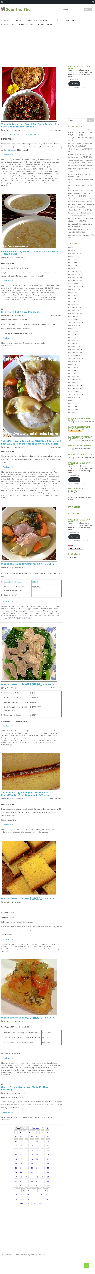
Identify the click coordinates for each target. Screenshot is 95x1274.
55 (26, 1163)
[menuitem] (2, 2)
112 (47, 1199)
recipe (9, 176)
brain (57, 286)
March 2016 (72, 304)
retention (38, 176)
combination (30, 288)
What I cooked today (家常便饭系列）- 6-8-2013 (27, 563)
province (13, 490)
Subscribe (74, 84)
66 (48, 1168)
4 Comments (57, 447)
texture (25, 183)
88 (16, 1186)
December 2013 (73, 385)
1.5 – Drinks (28, 21)
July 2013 (71, 400)
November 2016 (73, 280)
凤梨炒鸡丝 (35, 1072)
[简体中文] (69, 546)
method (35, 486)
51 (42, 1159)
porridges (13, 738)
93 (42, 1186)
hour (58, 481)
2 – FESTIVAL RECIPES (41, 21)
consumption (49, 162)
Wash (31, 299)
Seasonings (5, 740)
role (18, 493)
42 (32, 1154)
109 (28, 1199)
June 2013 (71, 403)
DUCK (9, 479)
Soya (32, 178)
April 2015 (71, 337)
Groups (33, 167)
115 (34, 1204)
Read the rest (8, 155)
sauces (54, 176)
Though (17, 495)
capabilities (5, 288)
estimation (28, 479)
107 (16, 1199)
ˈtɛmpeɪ (26, 160)
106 (47, 1195)
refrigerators (54, 490)
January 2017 (72, 274)
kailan (31, 735)
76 (26, 1177)
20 (26, 1141)
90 (26, 1186)
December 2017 (73, 253)
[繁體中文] (71, 546)
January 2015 (72, 346)
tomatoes (24, 495)
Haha (11, 1068)
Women (42, 299)
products (56, 173)
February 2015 (73, 343)
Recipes (15, 176)
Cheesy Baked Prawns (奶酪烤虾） (80, 210)
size (11, 178)
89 (21, 1186)
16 (26, 1117)
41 (26, 1154)
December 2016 (73, 277)
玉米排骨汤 (9, 618)
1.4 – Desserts (16, 21)
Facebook (50, 164)
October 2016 (73, 283)
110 (35, 1199)
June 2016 (71, 295)
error (44, 164)
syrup (23, 180)
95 (18, 1190)
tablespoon (30, 180)
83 (26, 1181)
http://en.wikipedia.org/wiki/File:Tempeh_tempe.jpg (20, 134)
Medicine (28, 486)
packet (10, 295)
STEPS (57, 178)
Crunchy (4, 164)
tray (38, 183)
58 (42, 1163)
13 (26, 1137)
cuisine (10, 164)
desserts (19, 290)
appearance (44, 160)
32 (16, 1150)
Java (51, 169)
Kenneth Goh (20, 130)
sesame (13, 740)
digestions (35, 1065)
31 (48, 1146)
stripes (3, 742)
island (47, 169)
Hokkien (34, 481)
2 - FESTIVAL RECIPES (28, 472)
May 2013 (71, 406)
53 (16, 1163)
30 (42, 1146)
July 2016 (71, 292)
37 (42, 1150)
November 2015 (73, 316)
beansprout (35, 944)
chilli (25, 162)
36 (37, 1150)
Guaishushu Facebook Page (79, 498)
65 (42, 1168)
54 (21, 1163)
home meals (53, 609)
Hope (13, 169)
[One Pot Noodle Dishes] (82, 449)
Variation (30, 615)
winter (36, 299)
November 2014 (73, 352)
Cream (52, 830)
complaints (12, 733)
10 (47, 1132)
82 (21, 1181)
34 (26, 1150)
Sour (35, 493)
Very (2, 618)
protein (3, 176)
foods (21, 167)
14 (32, 1137)
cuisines (41, 477)
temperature (17, 183)
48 (26, 1159)
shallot (38, 613)
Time (19, 615)
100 (45, 1190)
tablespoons (39, 180)
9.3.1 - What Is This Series (12, 343)
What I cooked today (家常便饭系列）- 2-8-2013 (27, 898)
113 (21, 1204)
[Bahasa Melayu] (73, 546)
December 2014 (73, 349)
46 (16, 1159)
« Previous (35, 1128)
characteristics (18, 162)
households (10, 484)
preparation (32, 173)
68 (21, 1172)
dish (35, 164)
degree (21, 164)
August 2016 (72, 289)
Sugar (3, 615)
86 (42, 1181)
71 (37, 1172)
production (48, 173)
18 (16, 1141)
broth (21, 474)
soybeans (38, 178)
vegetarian (45, 183)
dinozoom (41, 1255)
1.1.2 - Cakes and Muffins (20, 830)
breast (55, 1063)
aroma (10, 474)
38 (48, 1150)
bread (49, 1063)
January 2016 (72, 310)
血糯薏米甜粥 (50, 299)
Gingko (42, 290)
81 (16, 1181)
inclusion (27, 1068)
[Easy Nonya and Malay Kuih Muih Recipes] (82, 440)
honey (8, 169)
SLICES (34, 740)
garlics (16, 481)
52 (48, 1159)
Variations (24, 299)
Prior (27, 738)
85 (37, 1181)
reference (45, 490)
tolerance (32, 183)
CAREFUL (27, 474)
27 (26, 1146)
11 (29, 606)
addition (30, 286)
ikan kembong (33, 947)
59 (48, 1163)
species (49, 740)
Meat (23, 171)
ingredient (28, 484)
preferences (33, 488)
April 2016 (71, 301)
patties (3, 173)
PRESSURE (4, 490)
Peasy (35, 295)
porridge (42, 295)
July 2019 (71, 247)
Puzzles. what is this (8, 345)
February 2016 (73, 307)
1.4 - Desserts (16, 286)
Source (26, 178)
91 (32, 1186)
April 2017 (71, 265)
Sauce (48, 176)
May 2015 (71, 334)
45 (48, 1154)
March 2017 (72, 268)
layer (55, 484)
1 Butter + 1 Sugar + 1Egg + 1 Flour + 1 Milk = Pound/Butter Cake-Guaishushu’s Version (27, 794)
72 (42, 1172)
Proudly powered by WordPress (12, 1255)
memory (52, 293)
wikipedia (4, 185)
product (40, 173)
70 (32, 1172)
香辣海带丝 (50, 742)
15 (37, 1137)
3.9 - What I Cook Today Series (13, 606)
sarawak (41, 297)
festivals (43, 479)
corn (2, 609)
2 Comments (57, 130)
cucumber (4, 947)
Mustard (42, 486)
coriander (20, 733)
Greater (27, 167)
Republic (4, 493)
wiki (51, 183)
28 (32, 1146)
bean (52, 160)
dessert (59, 273)
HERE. (30, 329)
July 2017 (71, 256)
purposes (14, 297)
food (16, 167)
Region (21, 176)
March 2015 (72, 340)
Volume (3, 497)
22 (37, 1141)
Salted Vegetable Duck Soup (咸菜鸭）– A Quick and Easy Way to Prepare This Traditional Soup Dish (31, 442)
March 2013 (72, 412)
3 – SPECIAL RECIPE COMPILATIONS (63, 21)
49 (32, 1159)
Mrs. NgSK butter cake (16, 832)
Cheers (39, 474)
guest (49, 167)
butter (37, 830)
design (30, 1117)
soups (56, 613)
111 (41, 1199)
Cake (55, 731)
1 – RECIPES (5, 21)
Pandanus (21, 295)
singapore (54, 297)
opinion (3, 295)
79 (42, 1177)
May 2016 (71, 298)
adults (32, 731)
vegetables (55, 495)
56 (32, 1163)
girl (59, 1065)
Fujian (11, 481)
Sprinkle (51, 178)
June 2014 (71, 367)
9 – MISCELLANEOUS (45, 25)
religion (26, 613)
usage (39, 495)
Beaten (47, 286)
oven (46, 171)
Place (18, 173)
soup (7, 299)
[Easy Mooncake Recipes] (82, 457)
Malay (18, 171)
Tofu (24, 615)
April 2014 (71, 373)
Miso (45, 611)
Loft (14, 171)
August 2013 (72, 397)
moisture (55, 735)
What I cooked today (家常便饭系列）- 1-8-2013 (27, 1017)
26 (21, 1146)
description (13, 609)
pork (54, 611)
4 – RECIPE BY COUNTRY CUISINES (12, 25)
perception (11, 173)
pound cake (37, 832)
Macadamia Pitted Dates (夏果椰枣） (81, 166)
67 (16, 1172)
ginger (22, 481)
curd (7, 290)
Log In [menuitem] (7, 2)
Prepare (51, 488)
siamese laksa (53, 949)
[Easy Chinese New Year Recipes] (82, 421)
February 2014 (73, 379)
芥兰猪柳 (34, 742)
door (39, 164)
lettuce (26, 611)
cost (56, 162)
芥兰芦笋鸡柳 (52, 1072)
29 (37, 1146)
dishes (3, 479)
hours (3, 484)
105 (41, 1195)
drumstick (53, 1065)
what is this (5, 1120)
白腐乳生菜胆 (18, 618)
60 (16, 1168)
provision (20, 490)
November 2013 (73, 388)
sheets (47, 297)
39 (16, 1154)
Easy (25, 290)
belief (16, 474)
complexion (40, 288)
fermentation (5, 167)
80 (48, 1177)
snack (21, 178)
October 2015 (73, 319)
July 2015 (71, 328)
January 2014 (72, 382)
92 (37, 1186)
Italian (43, 1068)
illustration (19, 484)
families (36, 479)
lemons (9, 486)
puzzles (51, 1117)
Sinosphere (5, 178)
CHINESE (13, 288)
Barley (36, 286)
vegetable (46, 495)
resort (10, 493)
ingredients (28, 169)
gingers (28, 481)
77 (32, 1177)
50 (37, 1159)
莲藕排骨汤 (42, 742)
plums (18, 488)
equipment (20, 479)
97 (29, 1190)
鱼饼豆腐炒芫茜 (6, 745)
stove (46, 493)
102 (22, 1195)
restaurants (29, 176)
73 (48, 1172)
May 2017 (71, 262)
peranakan (11, 488)
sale (43, 176)
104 (35, 1195)
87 (48, 1181)
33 (21, 1150)
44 (42, 1154)
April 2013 (71, 409)
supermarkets (9, 180)
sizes (16, 178)
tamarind (52, 493)
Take (47, 180)
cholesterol (21, 288)
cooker (57, 288)
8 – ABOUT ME (31, 25)
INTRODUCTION (38, 169)
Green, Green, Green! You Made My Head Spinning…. (25, 1088)
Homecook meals (44, 481)
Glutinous (49, 290)
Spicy (45, 178)
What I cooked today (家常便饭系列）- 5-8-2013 (27, 684)
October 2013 (73, 391)
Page (57, 171)
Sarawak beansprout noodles (35, 949)
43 (37, 1154)
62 (26, 1168)
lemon (3, 486)
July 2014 (71, 364)
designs (28, 343)
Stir (2, 180)
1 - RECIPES (7, 160)
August (33, 606)
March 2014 (72, 376)
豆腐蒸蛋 (27, 618)
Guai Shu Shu (18, 9)
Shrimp (19, 740)
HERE (3, 169)
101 (16, 1195)
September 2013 (74, 394)
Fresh (55, 733)
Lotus (38, 293)
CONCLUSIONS (38, 162)
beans (57, 160)
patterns (35, 343)
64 (37, 1168)
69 (26, 1172)
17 (48, 1137)
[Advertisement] (47, 44)
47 (21, 1159)
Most (3, 738)
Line (10, 171)
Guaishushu (41, 167)
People (3, 488)
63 (32, 1168)
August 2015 (72, 325)
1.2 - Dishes (16, 160)
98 (34, 1190)
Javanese (4, 171)
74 (16, 1177)
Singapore (11, 150)
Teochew (4, 495)
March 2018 (72, 250)
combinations (6, 477)
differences (29, 164)
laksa (41, 947)
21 (32, 1141)
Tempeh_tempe (6, 183)
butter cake (45, 830)
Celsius (9, 162)
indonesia (19, 169)
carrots (33, 474)
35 (32, 1150)
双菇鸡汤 (43, 1072)
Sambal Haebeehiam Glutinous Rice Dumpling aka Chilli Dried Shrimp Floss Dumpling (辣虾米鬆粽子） (81, 193)
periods (9, 1070)
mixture (29, 171)
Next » (41, 1204)
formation (4, 481)
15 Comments (57, 798)
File (12, 167)
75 (21, 1177)
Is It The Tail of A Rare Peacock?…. (21, 311)
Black (52, 286)
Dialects (52, 477)
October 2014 (73, 355)
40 (21, 1154)
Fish (50, 733)
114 (27, 1204)
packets (51, 171)
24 (48, 1141)
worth (29, 1072)
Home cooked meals (20, 947)
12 (21, 1137)
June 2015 (71, 331)
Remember (29, 297)
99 (39, 1190)
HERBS (54, 167)
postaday (24, 173)
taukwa (9, 742)
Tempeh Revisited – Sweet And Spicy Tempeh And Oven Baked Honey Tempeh (30, 125)
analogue (35, 160)
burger (3, 162)
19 (21, 1141)
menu (49, 735)
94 (48, 1186)
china (30, 162)
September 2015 (74, 322)
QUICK (26, 490)
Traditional (32, 495)
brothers (4, 1065)
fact (37, 290)
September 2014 (74, 358)
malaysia (16, 486)
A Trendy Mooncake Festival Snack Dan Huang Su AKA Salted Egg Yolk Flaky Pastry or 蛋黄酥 (80, 132)
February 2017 (73, 271)
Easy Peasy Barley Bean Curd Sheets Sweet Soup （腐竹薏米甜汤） (29, 253)
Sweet (18, 180)
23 (42, 1141)
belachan (49, 731)
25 (16, 1146)
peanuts (29, 295)
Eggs (29, 609)
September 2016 (74, 286)
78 (37, 1177)
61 (21, 1168)
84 (32, 1181)
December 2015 (73, 313)
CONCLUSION (49, 288)
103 (28, 1195)
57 (37, 1163)
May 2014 (71, 370)
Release (21, 297)
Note (34, 171)
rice (35, 297)
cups (15, 164)
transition (16, 1072)
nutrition (40, 171)
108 (22, 1199)
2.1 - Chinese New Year (44, 472)
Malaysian (45, 293)
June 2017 (71, 259)
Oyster (3, 1070)
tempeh (52, 180)
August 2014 (72, 361)
